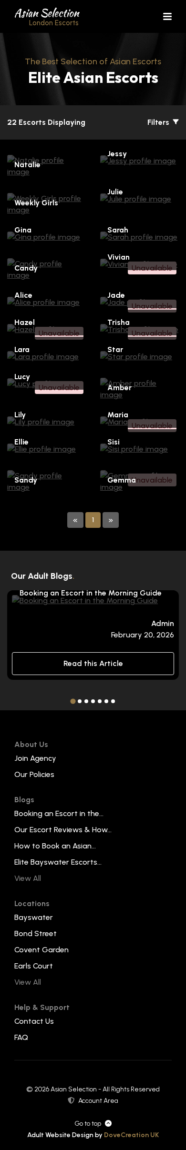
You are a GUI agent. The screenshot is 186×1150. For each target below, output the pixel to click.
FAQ (21, 1037)
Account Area (98, 1101)
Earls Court (33, 965)
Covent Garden (41, 949)
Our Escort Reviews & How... (63, 829)
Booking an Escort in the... (58, 813)
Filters (159, 122)
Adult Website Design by (93, 1135)
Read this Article (93, 663)
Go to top (87, 1124)
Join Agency (35, 758)
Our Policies (34, 774)
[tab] (72, 701)
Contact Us (34, 1021)
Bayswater (33, 917)
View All (27, 878)
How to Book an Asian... (55, 845)
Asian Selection (46, 16)
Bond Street (35, 933)
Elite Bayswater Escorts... (58, 862)
